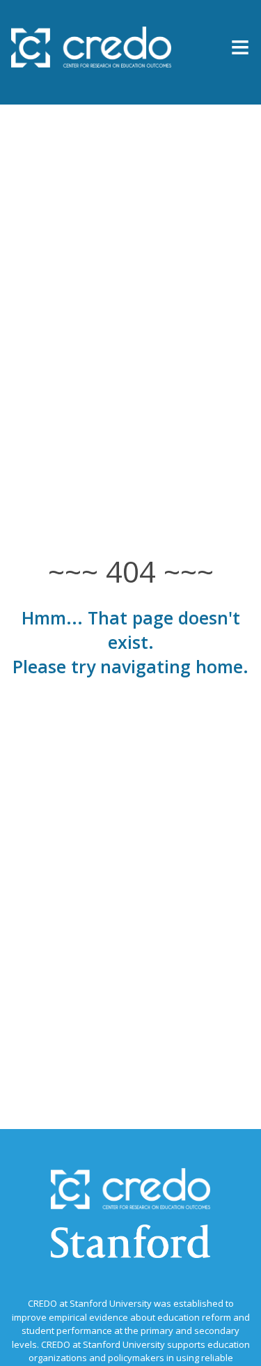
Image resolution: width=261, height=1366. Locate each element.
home (219, 666)
